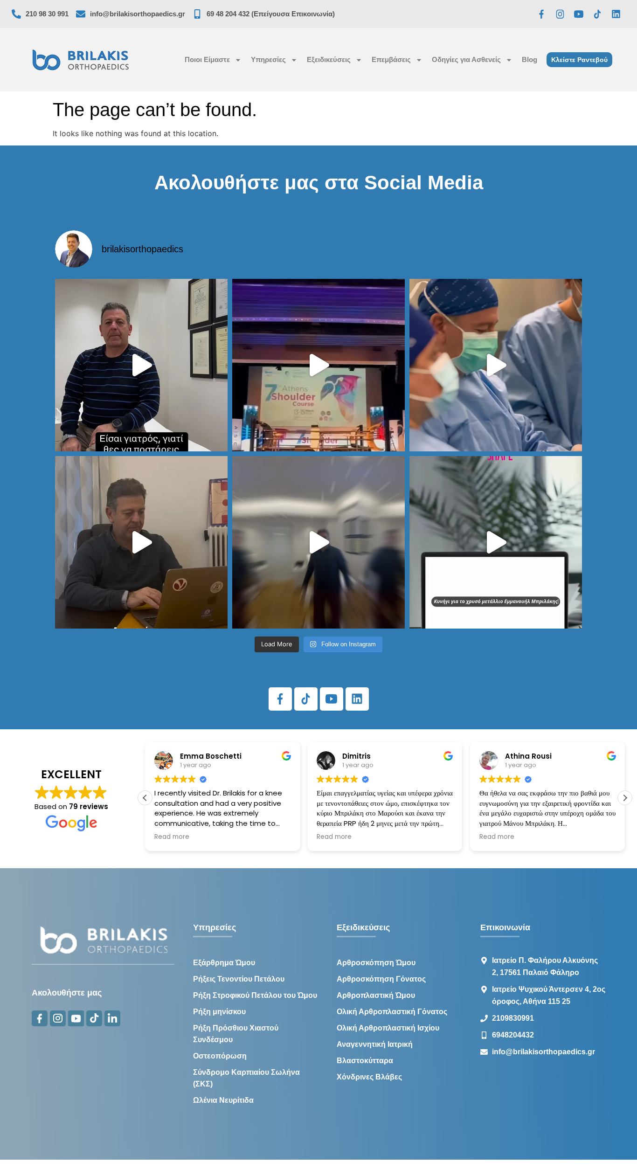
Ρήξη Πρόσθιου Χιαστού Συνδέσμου (235, 1034)
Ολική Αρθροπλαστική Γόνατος (392, 1012)
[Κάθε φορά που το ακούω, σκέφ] (141, 365)
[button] (625, 798)
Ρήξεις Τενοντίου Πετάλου (238, 979)
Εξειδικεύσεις (329, 59)
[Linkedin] (616, 14)
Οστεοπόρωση (220, 1056)
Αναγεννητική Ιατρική (375, 1044)
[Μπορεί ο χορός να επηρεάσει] (318, 542)
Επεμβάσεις (391, 59)
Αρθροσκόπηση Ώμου (376, 963)
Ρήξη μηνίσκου (219, 1012)
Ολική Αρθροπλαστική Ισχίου (388, 1028)
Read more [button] (171, 837)
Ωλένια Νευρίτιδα (223, 1100)
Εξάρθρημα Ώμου (224, 963)
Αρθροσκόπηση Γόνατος (381, 979)
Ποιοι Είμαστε (207, 59)
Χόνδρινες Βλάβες (369, 1077)
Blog (529, 59)
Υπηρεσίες (268, 59)
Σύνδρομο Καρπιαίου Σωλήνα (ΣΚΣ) (246, 1078)
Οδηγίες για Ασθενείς (466, 59)
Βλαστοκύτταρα (365, 1061)
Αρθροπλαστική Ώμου (376, 995)
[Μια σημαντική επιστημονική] (495, 365)
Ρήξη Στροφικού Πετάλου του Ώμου (255, 995)
